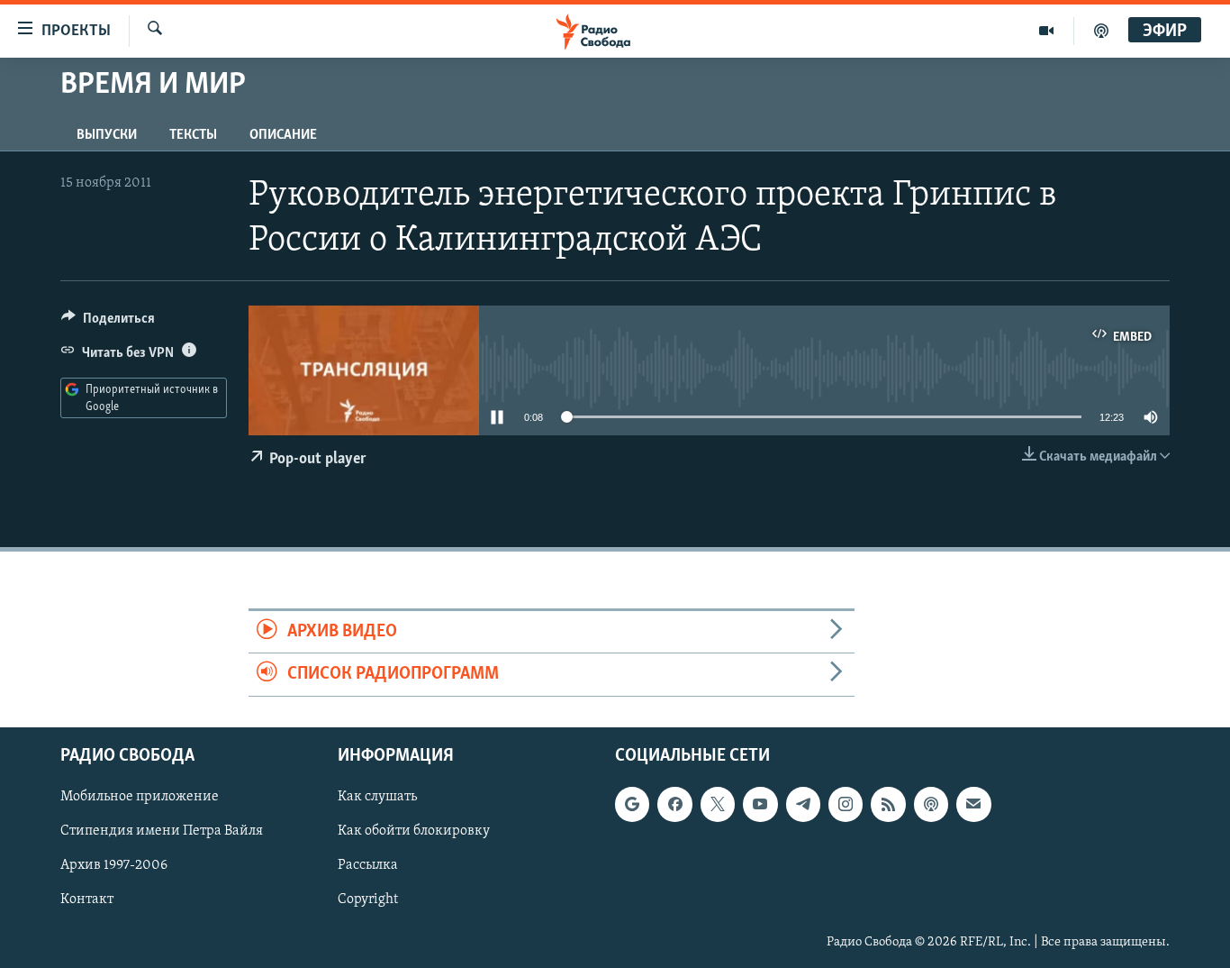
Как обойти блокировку (414, 831)
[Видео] (1046, 30)
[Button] (108, 323)
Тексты (193, 135)
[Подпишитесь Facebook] (674, 804)
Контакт (86, 899)
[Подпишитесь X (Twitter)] (718, 804)
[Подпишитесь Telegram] (803, 804)
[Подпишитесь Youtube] (760, 804)
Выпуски (107, 135)
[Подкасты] (931, 804)
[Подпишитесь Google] (632, 804)
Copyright (368, 899)
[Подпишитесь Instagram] (845, 804)
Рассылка (368, 865)
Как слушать (377, 797)
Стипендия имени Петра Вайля (161, 831)
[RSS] (888, 804)
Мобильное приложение (139, 797)
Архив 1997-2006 (113, 865)
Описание (283, 135)
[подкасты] (1101, 30)
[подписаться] (973, 804)
